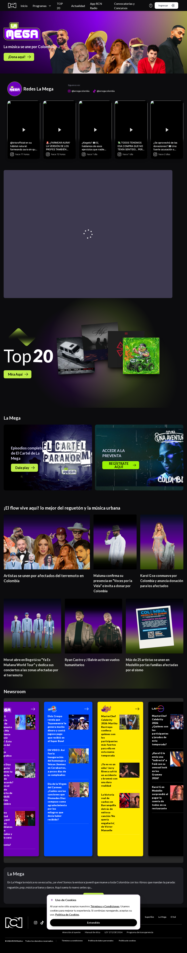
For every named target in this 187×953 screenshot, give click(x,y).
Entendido (93, 922)
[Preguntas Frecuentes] (150, 5)
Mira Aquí (15, 374)
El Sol (173, 917)
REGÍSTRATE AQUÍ (119, 465)
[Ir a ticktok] (36, 922)
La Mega (162, 917)
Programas (40, 5)
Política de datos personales (100, 940)
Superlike (149, 917)
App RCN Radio (96, 6)
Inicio (24, 5)
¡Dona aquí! (16, 57)
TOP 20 (60, 6)
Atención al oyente (71, 932)
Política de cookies (127, 940)
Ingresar (163, 5)
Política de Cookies (67, 914)
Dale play (22, 468)
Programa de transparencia (140, 932)
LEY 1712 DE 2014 (113, 932)
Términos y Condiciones (104, 906)
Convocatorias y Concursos (124, 6)
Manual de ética (92, 932)
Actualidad (78, 5)
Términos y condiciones (72, 940)
